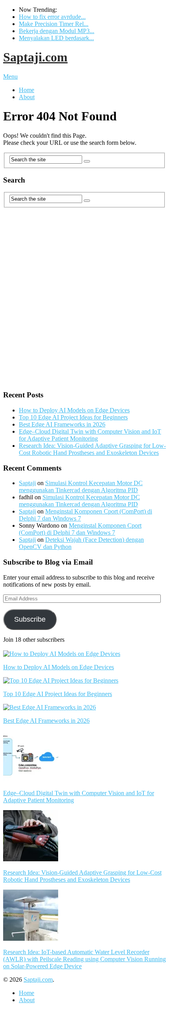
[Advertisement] (84, 298)
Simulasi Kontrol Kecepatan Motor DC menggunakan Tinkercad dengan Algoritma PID (81, 486)
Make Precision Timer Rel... (53, 23)
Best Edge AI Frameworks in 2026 (62, 424)
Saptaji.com (35, 57)
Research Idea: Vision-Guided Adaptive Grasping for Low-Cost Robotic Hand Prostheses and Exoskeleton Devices (92, 449)
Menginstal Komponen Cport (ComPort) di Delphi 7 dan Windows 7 (80, 529)
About (27, 97)
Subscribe (30, 619)
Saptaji (27, 483)
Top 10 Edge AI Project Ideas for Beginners (73, 417)
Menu (10, 76)
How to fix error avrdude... (52, 16)
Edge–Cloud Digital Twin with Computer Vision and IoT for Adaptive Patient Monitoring (90, 435)
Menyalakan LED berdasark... (56, 38)
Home (26, 90)
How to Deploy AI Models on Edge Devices (74, 410)
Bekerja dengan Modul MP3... (56, 31)
